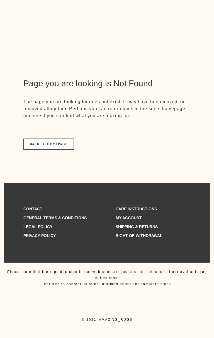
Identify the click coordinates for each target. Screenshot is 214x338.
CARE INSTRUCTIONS (136, 209)
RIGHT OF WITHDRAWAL (139, 235)
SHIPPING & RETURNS (137, 226)
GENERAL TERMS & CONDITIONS (55, 218)
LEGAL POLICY (37, 226)
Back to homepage (48, 144)
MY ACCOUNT (129, 218)
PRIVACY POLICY (39, 235)
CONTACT (32, 209)
